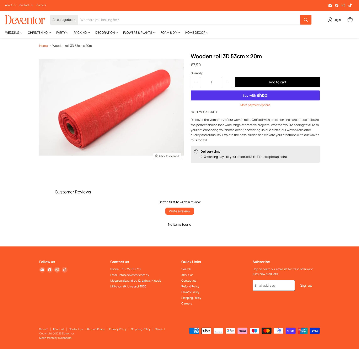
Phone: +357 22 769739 (125, 269)
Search (186, 269)
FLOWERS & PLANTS (138, 32)
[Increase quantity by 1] (227, 82)
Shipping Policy (191, 298)
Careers (41, 5)
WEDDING (12, 32)
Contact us (26, 5)
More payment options (255, 105)
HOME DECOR (195, 32)
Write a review (179, 211)
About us (10, 5)
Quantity (197, 73)
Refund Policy (190, 286)
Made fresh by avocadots (55, 338)
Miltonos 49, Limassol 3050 (128, 286)
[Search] (305, 20)
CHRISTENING (38, 32)
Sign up (306, 285)
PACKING (80, 32)
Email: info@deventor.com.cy (129, 275)
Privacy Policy (190, 292)
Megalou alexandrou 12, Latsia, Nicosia (135, 280)
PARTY (61, 32)
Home (43, 45)
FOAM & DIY (169, 32)
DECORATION (105, 32)
